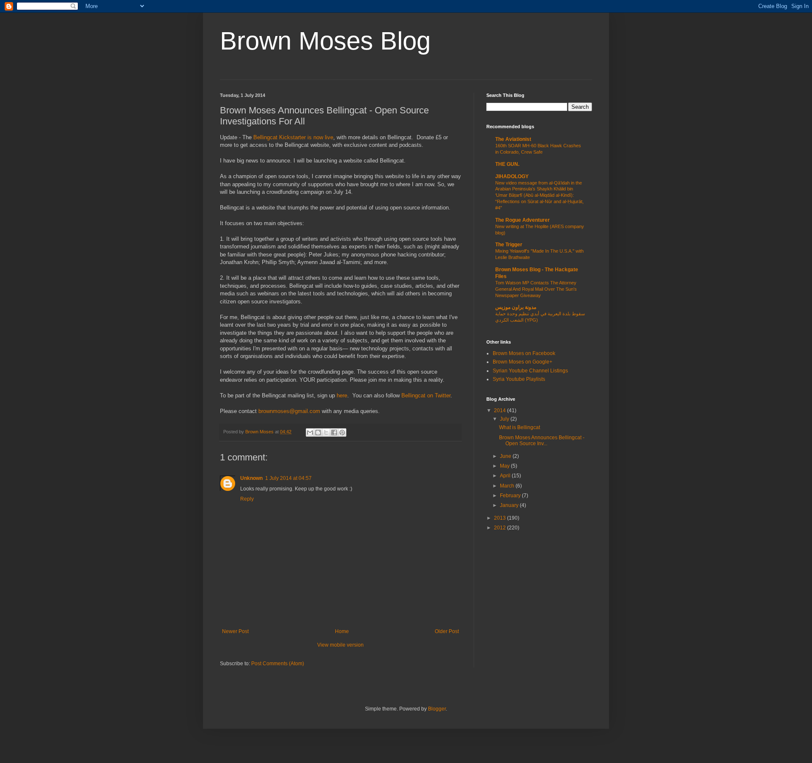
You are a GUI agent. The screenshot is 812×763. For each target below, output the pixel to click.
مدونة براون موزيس (515, 307)
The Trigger (508, 245)
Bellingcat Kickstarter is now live (293, 137)
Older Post (447, 631)
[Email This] (310, 432)
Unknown (251, 478)
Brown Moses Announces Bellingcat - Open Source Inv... (541, 440)
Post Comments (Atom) (277, 664)
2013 (500, 518)
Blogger (437, 709)
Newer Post (235, 631)
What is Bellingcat (519, 427)
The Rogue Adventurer (522, 220)
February (511, 496)
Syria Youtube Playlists (519, 379)
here (342, 395)
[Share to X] (326, 432)
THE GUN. (507, 164)
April (506, 476)
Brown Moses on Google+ (522, 362)
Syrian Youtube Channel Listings (530, 371)
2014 (500, 410)
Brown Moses (260, 431)
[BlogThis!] (318, 432)
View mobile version (340, 645)
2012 (500, 528)
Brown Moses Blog (325, 41)
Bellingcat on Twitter (425, 395)
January (510, 505)
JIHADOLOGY (512, 176)
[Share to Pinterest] (342, 432)
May (505, 466)
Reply (247, 499)
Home (342, 631)
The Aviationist (513, 139)
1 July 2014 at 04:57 (288, 478)
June (506, 456)
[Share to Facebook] (334, 432)
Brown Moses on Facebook (524, 353)
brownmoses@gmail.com (289, 411)
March (508, 486)
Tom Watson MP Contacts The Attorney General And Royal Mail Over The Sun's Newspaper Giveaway (536, 289)
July (505, 419)
